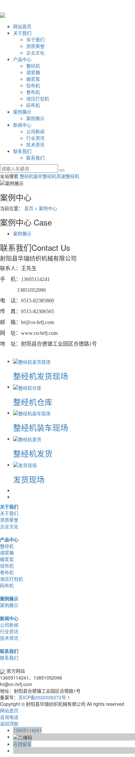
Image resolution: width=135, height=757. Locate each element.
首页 (28, 208)
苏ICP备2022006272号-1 (44, 697)
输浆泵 (33, 79)
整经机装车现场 (40, 427)
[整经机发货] (27, 438)
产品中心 (22, 59)
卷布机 (33, 92)
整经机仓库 (32, 401)
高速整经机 (67, 176)
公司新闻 (35, 131)
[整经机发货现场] (31, 361)
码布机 (33, 105)
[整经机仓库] (27, 386)
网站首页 (22, 26)
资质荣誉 (35, 46)
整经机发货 (32, 453)
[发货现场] (25, 464)
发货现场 (29, 479)
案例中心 (48, 208)
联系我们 (22, 151)
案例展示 (22, 111)
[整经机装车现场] (31, 412)
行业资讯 (35, 138)
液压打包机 (37, 98)
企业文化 (35, 52)
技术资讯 (35, 144)
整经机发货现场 (40, 375)
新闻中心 (22, 124)
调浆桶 (33, 72)
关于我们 (22, 33)
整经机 (33, 65)
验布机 (33, 85)
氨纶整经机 (44, 176)
